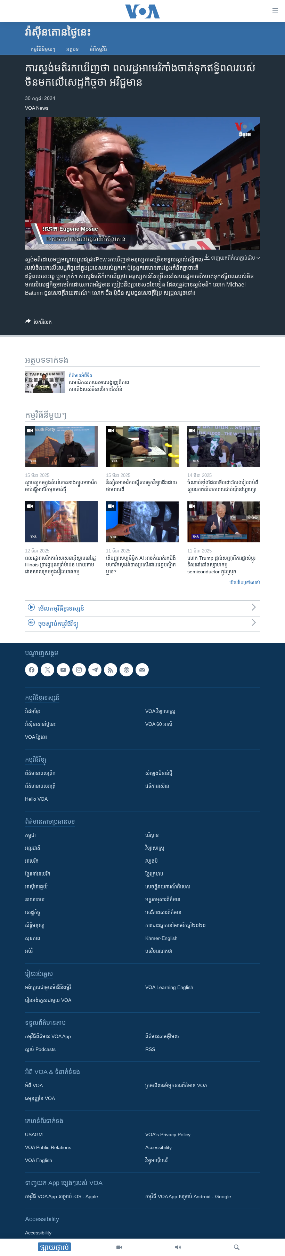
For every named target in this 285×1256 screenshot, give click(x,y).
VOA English (38, 1160)
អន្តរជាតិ (32, 848)
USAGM (34, 1134)
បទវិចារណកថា (158, 951)
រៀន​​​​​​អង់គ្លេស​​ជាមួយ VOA (48, 1000)
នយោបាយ (34, 899)
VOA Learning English (169, 987)
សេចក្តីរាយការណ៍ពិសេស (167, 886)
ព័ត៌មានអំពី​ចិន (80, 375)
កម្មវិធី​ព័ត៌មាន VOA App (48, 1036)
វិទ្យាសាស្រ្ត (154, 848)
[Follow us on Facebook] (31, 669)
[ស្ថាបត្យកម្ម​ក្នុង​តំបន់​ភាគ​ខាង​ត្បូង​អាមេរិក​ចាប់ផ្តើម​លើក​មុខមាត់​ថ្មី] (61, 446)
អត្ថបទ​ (72, 49)
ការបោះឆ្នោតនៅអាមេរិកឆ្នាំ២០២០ (175, 925)
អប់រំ (29, 951)
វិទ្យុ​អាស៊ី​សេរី (156, 1160)
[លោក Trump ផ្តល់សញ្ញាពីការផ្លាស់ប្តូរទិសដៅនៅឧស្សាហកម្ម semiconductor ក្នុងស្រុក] (223, 521)
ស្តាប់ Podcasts (40, 1049)
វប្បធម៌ (151, 861)
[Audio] (178, 1247)
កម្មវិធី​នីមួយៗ (43, 49)
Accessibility (158, 1147)
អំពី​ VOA (34, 1085)
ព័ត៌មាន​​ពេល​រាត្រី (40, 786)
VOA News (36, 108)
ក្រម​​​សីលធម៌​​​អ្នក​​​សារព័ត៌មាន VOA (176, 1085)
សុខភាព (32, 938)
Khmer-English (161, 938)
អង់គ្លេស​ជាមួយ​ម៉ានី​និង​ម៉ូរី (48, 987)
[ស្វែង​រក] (236, 1247)
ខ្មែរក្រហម (154, 874)
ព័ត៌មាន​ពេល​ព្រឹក (40, 773)
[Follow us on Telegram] (94, 669)
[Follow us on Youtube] (63, 669)
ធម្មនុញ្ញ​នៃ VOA (40, 1098)
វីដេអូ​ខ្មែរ (32, 711)
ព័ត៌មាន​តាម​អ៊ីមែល (162, 1036)
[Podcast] (126, 669)
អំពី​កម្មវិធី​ (98, 49)
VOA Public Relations (48, 1147)
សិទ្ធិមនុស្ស (34, 925)
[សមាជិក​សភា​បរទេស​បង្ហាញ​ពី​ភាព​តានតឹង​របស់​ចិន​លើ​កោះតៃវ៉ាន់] (45, 382)
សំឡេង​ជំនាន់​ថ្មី (158, 773)
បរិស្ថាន (152, 835)
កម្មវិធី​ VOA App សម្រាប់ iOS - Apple (61, 1196)
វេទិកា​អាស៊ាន (157, 786)
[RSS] (110, 669)
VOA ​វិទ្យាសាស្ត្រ (160, 711)
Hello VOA (36, 799)
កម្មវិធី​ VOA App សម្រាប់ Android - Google (188, 1196)
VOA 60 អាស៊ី (158, 724)
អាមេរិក (32, 861)
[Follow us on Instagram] (79, 669)
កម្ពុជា (30, 835)
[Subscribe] (142, 669)
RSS (150, 1049)
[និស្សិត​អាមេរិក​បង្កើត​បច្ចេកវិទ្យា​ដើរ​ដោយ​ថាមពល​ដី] (142, 446)
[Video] (119, 1247)
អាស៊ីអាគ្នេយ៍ (36, 886)
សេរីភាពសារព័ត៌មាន (163, 912)
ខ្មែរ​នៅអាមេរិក (37, 874)
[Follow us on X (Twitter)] (47, 669)
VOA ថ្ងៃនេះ (36, 737)
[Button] (38, 323)
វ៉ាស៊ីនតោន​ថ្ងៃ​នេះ (40, 724)
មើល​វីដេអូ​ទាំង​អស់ (244, 582)
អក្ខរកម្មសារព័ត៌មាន (162, 899)
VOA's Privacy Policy (167, 1134)
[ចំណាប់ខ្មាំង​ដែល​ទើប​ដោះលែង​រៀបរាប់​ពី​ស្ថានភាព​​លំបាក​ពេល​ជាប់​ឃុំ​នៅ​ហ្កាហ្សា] (223, 446)
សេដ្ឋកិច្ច (32, 912)
